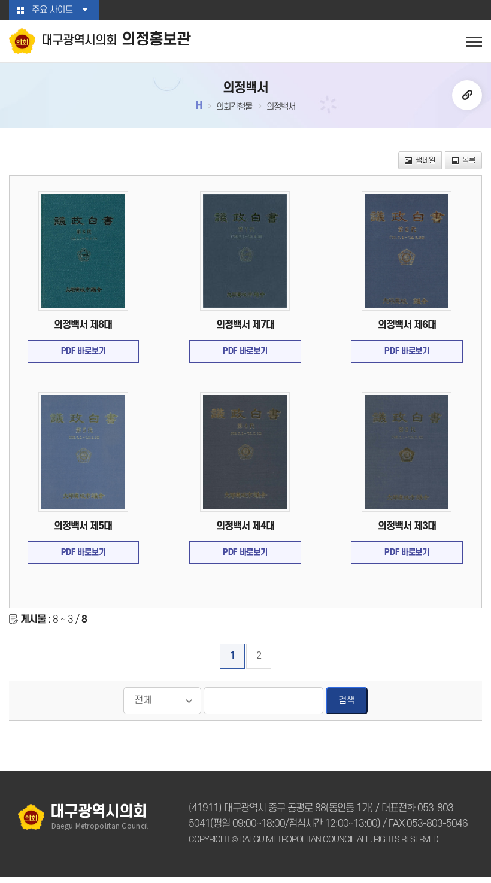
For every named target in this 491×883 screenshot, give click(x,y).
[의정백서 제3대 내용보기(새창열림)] (406, 452)
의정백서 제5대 (83, 526)
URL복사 (467, 95)
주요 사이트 (52, 10)
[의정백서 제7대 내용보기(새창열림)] (245, 251)
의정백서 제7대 (245, 325)
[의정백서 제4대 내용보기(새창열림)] (245, 452)
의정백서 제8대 (83, 325)
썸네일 (425, 160)
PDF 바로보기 (83, 351)
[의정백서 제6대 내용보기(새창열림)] (406, 251)
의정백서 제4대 (245, 526)
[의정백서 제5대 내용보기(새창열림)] (83, 452)
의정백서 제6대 (407, 325)
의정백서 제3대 (407, 526)
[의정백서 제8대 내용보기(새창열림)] (83, 251)
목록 (468, 160)
